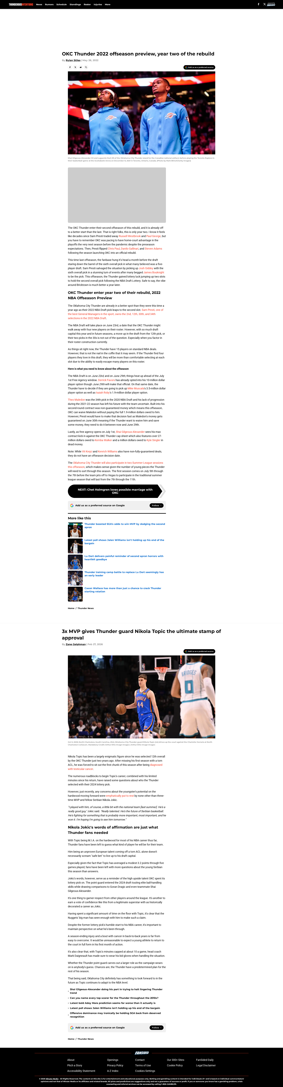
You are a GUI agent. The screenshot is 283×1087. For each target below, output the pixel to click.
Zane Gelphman (76, 644)
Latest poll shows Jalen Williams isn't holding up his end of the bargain (115, 1008)
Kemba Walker (103, 440)
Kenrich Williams (107, 451)
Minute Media (52, 1079)
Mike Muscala (136, 388)
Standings (75, 4)
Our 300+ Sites (175, 1059)
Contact (140, 1059)
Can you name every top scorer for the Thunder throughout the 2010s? (114, 998)
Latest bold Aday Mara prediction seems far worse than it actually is (113, 1003)
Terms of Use (143, 1065)
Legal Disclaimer (206, 1065)
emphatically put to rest (120, 795)
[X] (264, 4)
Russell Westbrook (130, 236)
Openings (112, 1059)
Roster (87, 4)
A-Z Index (112, 1070)
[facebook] (258, 4)
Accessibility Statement (81, 1070)
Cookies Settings (145, 1070)
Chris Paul (114, 248)
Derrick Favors (106, 380)
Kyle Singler (153, 440)
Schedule (61, 4)
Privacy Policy (115, 1065)
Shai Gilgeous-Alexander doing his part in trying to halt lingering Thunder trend (116, 991)
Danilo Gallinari (129, 248)
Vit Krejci (87, 451)
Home (71, 608)
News (39, 4)
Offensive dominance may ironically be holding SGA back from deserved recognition (115, 1015)
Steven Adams (153, 248)
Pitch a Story (74, 1065)
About (70, 1059)
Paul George (153, 236)
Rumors (49, 4)
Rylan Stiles (73, 60)
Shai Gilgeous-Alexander (130, 431)
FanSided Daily (205, 1059)
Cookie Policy (175, 1065)
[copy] (86, 67)
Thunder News (86, 608)
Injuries (98, 4)
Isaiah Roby (103, 392)
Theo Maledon (76, 399)
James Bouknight (154, 272)
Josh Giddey (146, 268)
